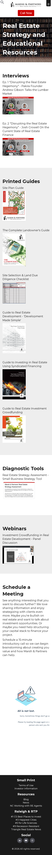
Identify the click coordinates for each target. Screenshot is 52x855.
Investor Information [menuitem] (26, 788)
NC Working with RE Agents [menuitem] (26, 805)
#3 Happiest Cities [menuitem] (26, 819)
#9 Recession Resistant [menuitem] (26, 826)
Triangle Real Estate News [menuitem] (26, 829)
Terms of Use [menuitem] (26, 785)
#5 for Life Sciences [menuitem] (26, 823)
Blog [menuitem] (26, 799)
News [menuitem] (26, 802)
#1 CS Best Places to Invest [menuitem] (26, 816)
